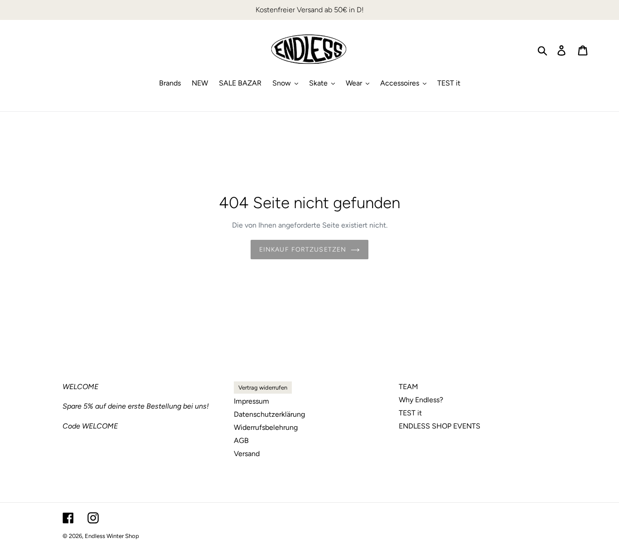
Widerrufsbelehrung (266, 427)
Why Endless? (421, 399)
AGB (241, 440)
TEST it (410, 413)
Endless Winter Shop (112, 536)
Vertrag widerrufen (262, 387)
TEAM (408, 386)
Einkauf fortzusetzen (302, 249)
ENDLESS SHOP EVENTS (439, 426)
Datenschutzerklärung (269, 414)
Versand (247, 453)
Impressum (251, 401)
